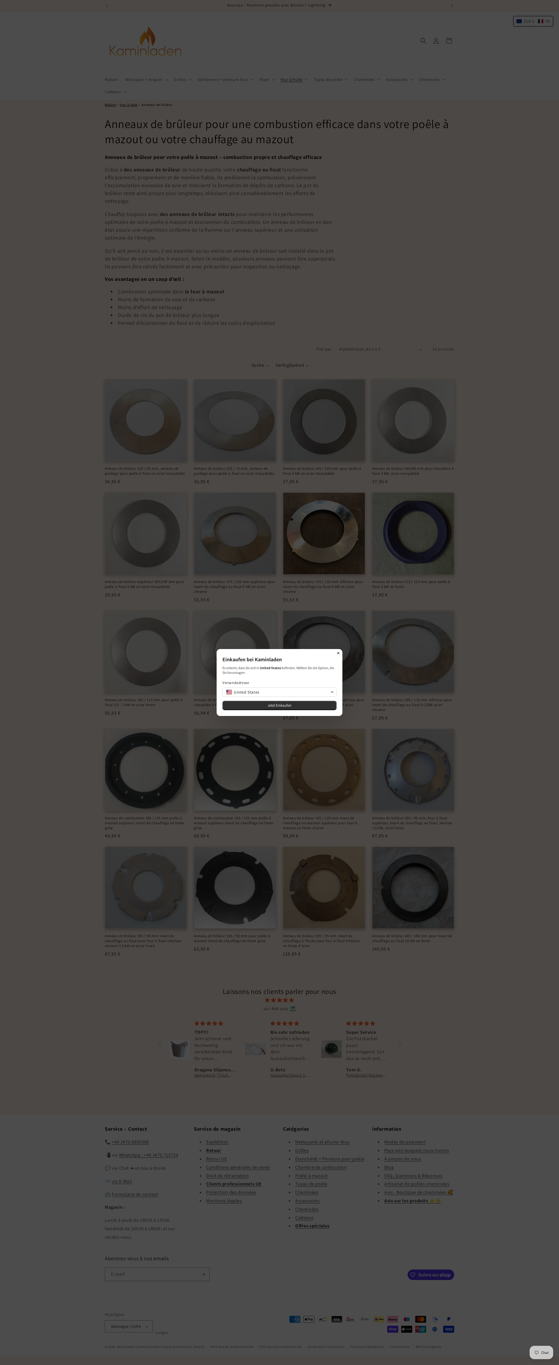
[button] (279, 692)
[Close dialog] (338, 653)
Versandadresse (235, 682)
